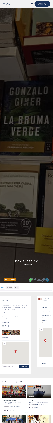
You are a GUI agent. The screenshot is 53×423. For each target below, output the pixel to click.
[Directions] (47, 280)
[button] (32, 4)
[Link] (43, 280)
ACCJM (6, 4)
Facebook (45, 320)
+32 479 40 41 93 (8, 396)
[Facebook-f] (35, 280)
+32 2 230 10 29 (46, 311)
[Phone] (31, 280)
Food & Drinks (11, 394)
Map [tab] (17, 287)
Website (45, 318)
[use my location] (17, 366)
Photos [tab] (10, 287)
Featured (5, 386)
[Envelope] (39, 280)
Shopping (18, 394)
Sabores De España (10, 400)
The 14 (31, 400)
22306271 (32, 396)
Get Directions (24, 366)
